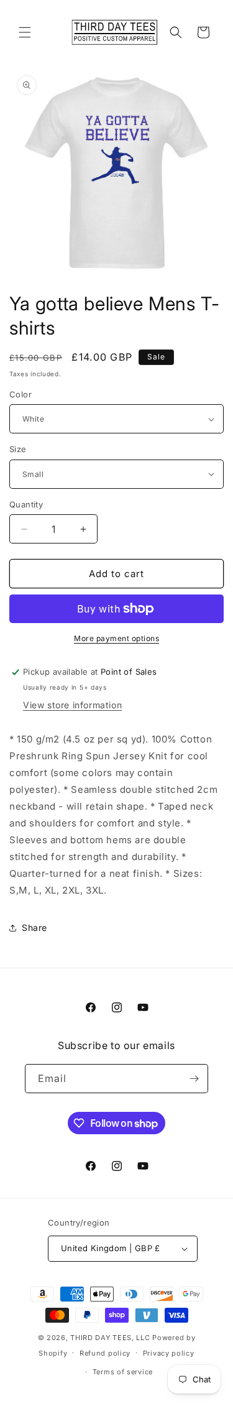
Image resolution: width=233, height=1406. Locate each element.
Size (18, 449)
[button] (25, 32)
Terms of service (123, 1371)
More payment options (116, 638)
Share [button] (34, 927)
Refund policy (105, 1353)
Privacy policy (168, 1353)
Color (20, 394)
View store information (72, 705)
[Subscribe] (194, 1078)
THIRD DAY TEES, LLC (110, 1337)
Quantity (26, 504)
